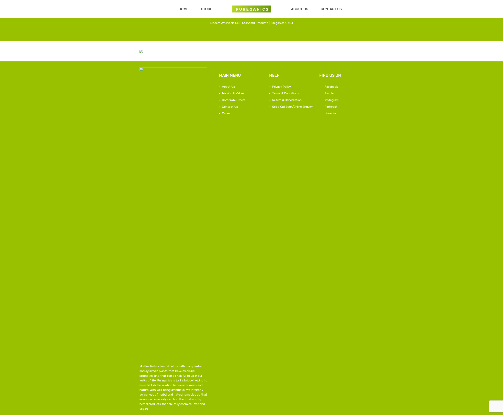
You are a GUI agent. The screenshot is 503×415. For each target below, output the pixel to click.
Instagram (332, 100)
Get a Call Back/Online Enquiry (292, 107)
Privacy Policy (281, 86)
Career (226, 113)
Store (206, 8)
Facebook (331, 86)
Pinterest (331, 107)
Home (183, 8)
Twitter (330, 93)
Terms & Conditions (285, 93)
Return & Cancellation (287, 100)
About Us (299, 8)
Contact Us (331, 8)
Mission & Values (233, 93)
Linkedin (330, 113)
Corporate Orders (233, 100)
